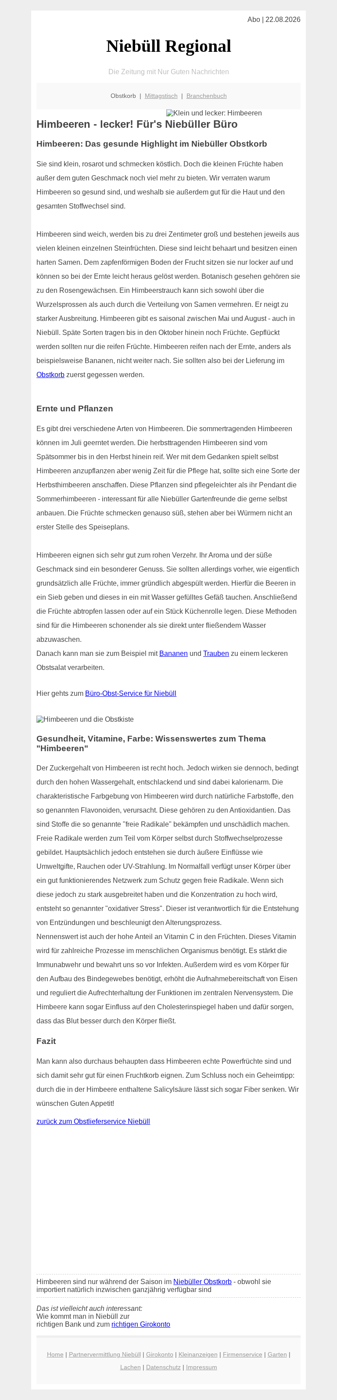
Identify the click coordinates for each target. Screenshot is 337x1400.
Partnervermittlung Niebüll (105, 1354)
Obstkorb (50, 374)
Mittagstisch (161, 95)
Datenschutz (163, 1367)
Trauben (216, 653)
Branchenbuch (206, 95)
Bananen (173, 653)
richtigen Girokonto (140, 1324)
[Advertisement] (168, 1202)
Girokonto (159, 1354)
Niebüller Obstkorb (202, 1281)
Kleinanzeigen (198, 1354)
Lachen (130, 1367)
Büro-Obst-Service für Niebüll (130, 693)
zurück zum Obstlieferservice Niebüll (93, 1121)
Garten (277, 1354)
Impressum (201, 1367)
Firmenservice (242, 1354)
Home (55, 1354)
